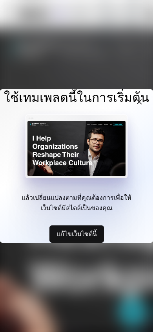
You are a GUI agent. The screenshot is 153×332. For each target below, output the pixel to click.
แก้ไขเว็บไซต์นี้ (76, 234)
